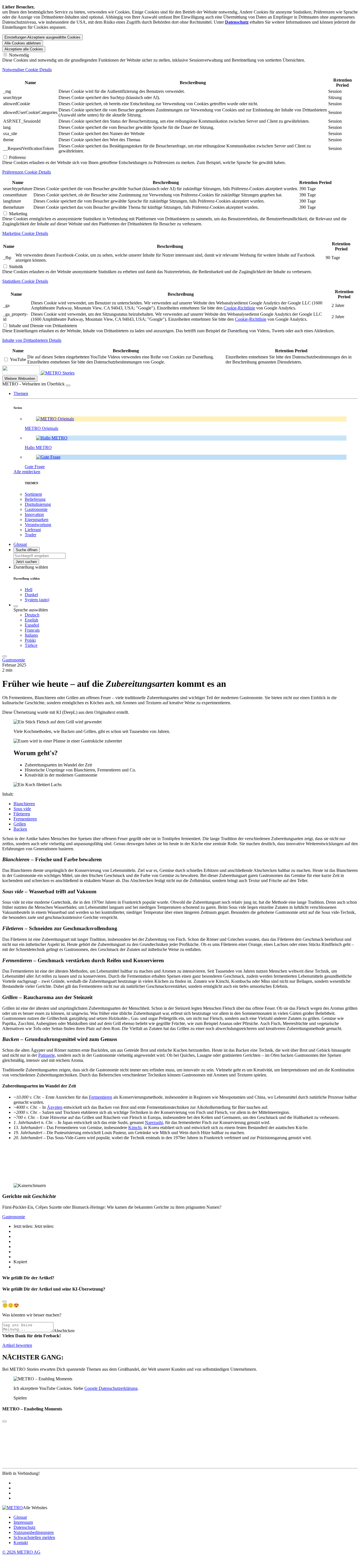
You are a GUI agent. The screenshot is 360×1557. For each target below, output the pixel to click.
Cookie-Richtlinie (239, 308)
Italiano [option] (31, 635)
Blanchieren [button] (21, 870)
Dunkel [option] (31, 594)
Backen (20, 829)
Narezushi (154, 1122)
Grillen (20, 824)
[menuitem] (191, 615)
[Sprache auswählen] (16, 606)
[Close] (4, 1301)
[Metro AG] (32, 373)
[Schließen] (68, 385)
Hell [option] (28, 589)
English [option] (31, 620)
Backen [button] (242, 1050)
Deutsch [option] (32, 615)
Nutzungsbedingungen (34, 1532)
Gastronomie (13, 660)
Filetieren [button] (18, 939)
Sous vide (22, 808)
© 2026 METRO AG (21, 1552)
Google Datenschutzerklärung (111, 1388)
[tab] (180, 69)
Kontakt (21, 1542)
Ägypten (54, 1107)
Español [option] (32, 625)
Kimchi (134, 1127)
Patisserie (46, 1055)
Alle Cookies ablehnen (22, 43)
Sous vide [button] (11, 902)
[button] (21, 393)
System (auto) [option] (37, 599)
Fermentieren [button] (22, 971)
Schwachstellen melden (34, 1537)
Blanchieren (24, 803)
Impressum (23, 1522)
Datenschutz (24, 1527)
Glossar (20, 1517)
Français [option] (32, 630)
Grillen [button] (8, 1008)
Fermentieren (25, 818)
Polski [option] (30, 640)
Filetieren (22, 813)
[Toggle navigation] (4, 656)
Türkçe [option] (31, 645)
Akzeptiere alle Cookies (23, 49)
